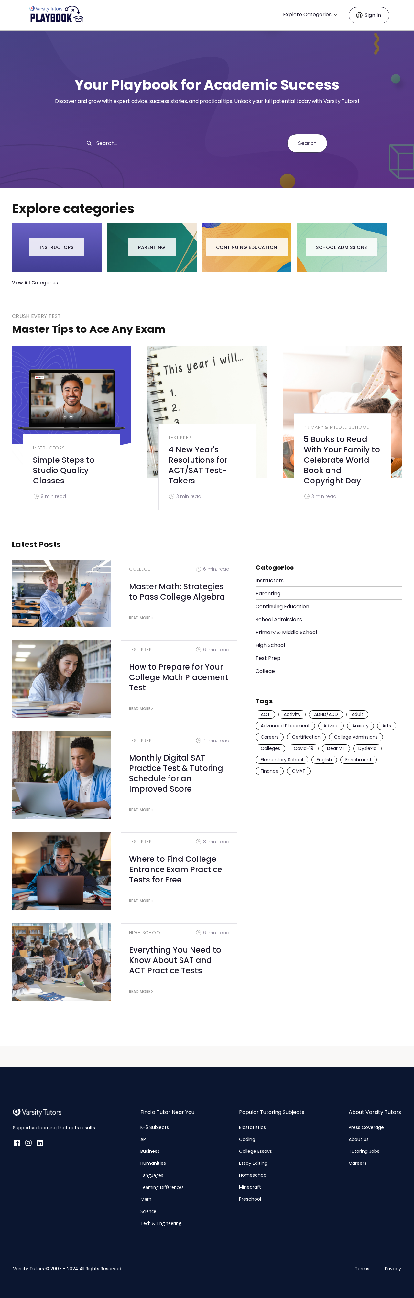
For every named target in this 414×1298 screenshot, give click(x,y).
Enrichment (358, 759)
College (140, 569)
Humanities (153, 1163)
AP (143, 1139)
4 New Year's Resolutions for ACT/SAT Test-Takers (198, 465)
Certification (306, 737)
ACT (265, 714)
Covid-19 (303, 748)
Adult (357, 714)
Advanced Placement (285, 725)
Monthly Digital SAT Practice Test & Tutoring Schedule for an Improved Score (176, 773)
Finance (269, 771)
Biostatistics (252, 1127)
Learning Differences (162, 1187)
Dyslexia (367, 748)
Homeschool (253, 1175)
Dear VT (336, 748)
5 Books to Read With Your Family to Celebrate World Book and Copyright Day (342, 460)
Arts (386, 725)
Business (149, 1151)
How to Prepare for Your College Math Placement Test (178, 677)
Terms (362, 1268)
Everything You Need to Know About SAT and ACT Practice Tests (175, 960)
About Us (359, 1139)
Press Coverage (366, 1127)
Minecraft (250, 1187)
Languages (151, 1175)
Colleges (270, 748)
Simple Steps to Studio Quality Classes (63, 470)
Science (148, 1211)
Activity (292, 714)
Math (145, 1199)
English (324, 759)
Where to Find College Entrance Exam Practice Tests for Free (175, 869)
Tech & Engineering (160, 1223)
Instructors (49, 448)
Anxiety (360, 725)
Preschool (250, 1199)
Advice (331, 725)
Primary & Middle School (336, 427)
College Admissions (356, 737)
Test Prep (180, 437)
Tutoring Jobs (364, 1151)
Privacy (393, 1268)
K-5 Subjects (154, 1127)
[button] (312, 15)
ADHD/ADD (326, 714)
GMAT (298, 771)
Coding (247, 1139)
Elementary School (282, 759)
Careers (269, 737)
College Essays (255, 1151)
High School (146, 932)
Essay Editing (253, 1163)
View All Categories (35, 282)
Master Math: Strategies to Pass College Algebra (177, 591)
